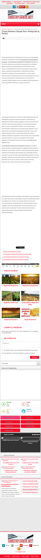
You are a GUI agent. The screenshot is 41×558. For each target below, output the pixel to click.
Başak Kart (10, 29)
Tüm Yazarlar (31, 3)
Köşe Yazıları (9, 417)
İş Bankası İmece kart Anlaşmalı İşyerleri (10, 471)
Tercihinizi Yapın (20, 3)
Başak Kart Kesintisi (10, 319)
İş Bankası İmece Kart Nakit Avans (30, 463)
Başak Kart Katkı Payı (11, 302)
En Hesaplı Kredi (20, 551)
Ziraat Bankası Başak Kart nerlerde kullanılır (16, 259)
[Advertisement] (20, 48)
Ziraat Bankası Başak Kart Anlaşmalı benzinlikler (17, 254)
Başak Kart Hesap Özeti (30, 285)
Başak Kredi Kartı (30, 319)
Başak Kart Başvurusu (11, 285)
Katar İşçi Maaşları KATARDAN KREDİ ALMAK (16, 263)
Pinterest (35, 545)
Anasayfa (4, 29)
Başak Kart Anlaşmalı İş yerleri (12, 251)
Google (16, 545)
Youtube (25, 545)
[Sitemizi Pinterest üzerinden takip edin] (23, 7)
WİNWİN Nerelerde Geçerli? (11, 440)
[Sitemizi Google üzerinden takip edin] (17, 7)
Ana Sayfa (7, 556)
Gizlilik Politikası (6, 1)
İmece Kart (29, 422)
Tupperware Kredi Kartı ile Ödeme (30, 442)
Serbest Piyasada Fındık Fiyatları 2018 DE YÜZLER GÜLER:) (31, 481)
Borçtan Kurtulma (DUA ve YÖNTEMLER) (10, 485)
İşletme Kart (9, 430)
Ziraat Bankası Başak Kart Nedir (30, 303)
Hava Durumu (17, 1)
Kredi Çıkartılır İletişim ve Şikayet (31, 492)
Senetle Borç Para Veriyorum (31, 486)
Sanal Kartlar (30, 426)
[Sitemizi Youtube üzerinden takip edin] (20, 7)
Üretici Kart (9, 426)
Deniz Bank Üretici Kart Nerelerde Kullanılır (30, 471)
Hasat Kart (8, 422)
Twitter (7, 545)
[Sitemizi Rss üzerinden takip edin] (26, 7)
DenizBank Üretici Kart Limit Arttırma (11, 463)
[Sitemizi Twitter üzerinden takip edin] (14, 7)
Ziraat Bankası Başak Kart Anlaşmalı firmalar (16, 257)
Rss (22, 549)
